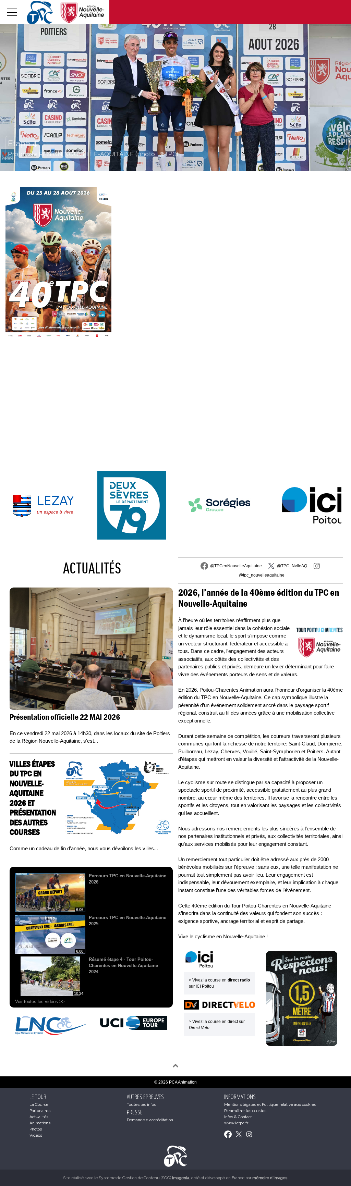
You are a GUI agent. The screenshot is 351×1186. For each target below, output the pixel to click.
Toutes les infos (141, 1104)
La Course (38, 1104)
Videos (35, 1135)
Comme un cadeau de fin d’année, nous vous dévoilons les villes (84, 848)
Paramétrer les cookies (245, 1110)
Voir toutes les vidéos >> (40, 1001)
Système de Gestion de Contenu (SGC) (144, 1177)
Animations (39, 1123)
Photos (35, 1129)
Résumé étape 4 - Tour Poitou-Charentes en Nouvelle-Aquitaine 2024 (123, 965)
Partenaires (39, 1110)
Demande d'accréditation (150, 1119)
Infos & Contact (238, 1116)
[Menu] (12, 12)
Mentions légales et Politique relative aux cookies (270, 1104)
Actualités (92, 568)
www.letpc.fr (236, 1123)
